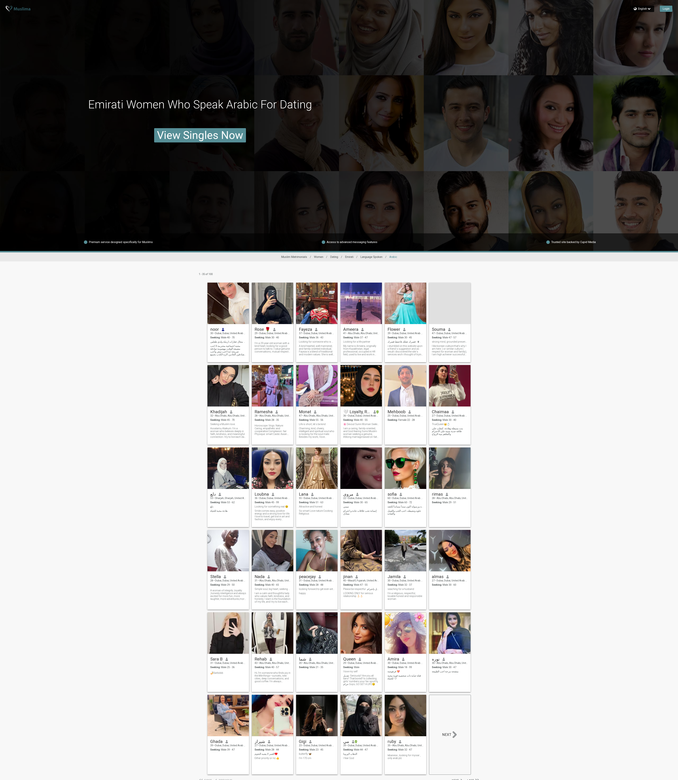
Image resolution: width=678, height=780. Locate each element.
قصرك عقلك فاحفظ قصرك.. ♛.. (404, 341)
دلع (213, 494)
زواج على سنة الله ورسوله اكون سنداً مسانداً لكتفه (405, 506)
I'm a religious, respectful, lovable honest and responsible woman (405, 596)
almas (438, 576)
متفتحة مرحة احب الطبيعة (445, 671)
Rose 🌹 (262, 329)
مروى (348, 494)
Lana (303, 494)
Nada (260, 576)
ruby (392, 741)
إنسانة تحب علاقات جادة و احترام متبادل (360, 512)
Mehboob (397, 411)
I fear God (348, 758)
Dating (334, 257)
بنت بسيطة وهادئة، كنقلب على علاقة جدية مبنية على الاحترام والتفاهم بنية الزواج (447, 431)
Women (318, 257)
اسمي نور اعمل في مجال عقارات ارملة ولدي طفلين (228, 341)
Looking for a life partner (356, 341)
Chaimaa (440, 411)
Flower (394, 329)
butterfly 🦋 (305, 753)
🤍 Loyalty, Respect (357, 411)
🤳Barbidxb (216, 672)
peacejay (307, 576)
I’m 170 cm (305, 758)
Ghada (216, 741)
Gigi (302, 741)
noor (214, 329)
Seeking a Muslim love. (222, 424)
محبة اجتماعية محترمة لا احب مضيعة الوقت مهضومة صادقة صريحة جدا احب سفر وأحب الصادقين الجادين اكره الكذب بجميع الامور (228, 350)
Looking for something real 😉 (271, 506)
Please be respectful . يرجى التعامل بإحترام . (361, 589)
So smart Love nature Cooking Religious (316, 512)
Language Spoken (371, 257)
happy (302, 593)
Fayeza (305, 329)
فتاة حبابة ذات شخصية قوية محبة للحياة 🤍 (404, 677)
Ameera (350, 329)
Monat (305, 411)
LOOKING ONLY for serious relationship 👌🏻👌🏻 (358, 594)
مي (346, 741)
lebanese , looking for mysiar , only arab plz (404, 757)
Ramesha (264, 411)
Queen (349, 659)
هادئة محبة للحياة (218, 510)
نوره (436, 659)
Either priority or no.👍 (267, 758)
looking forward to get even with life (317, 589)
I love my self (350, 671)
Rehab (261, 659)
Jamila (394, 576)
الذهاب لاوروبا (350, 753)
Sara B (216, 659)
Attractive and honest (310, 506)
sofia (392, 494)
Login (666, 8)
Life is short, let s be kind (312, 424)
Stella (215, 576)
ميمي (346, 506)
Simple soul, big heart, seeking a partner (272, 589)
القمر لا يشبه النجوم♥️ (266, 753)
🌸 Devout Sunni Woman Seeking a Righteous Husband (361, 424)
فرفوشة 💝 (394, 671)
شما (302, 659)
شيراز (260, 741)
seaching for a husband (401, 589)
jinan (348, 576)
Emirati (349, 257)
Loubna (262, 494)
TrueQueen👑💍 (441, 424)
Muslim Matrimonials (294, 257)
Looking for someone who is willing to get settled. (317, 341)
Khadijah (218, 411)
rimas (437, 494)
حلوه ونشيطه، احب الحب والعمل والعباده (404, 512)
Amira (393, 659)
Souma (438, 329)
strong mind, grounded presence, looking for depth (450, 341)
